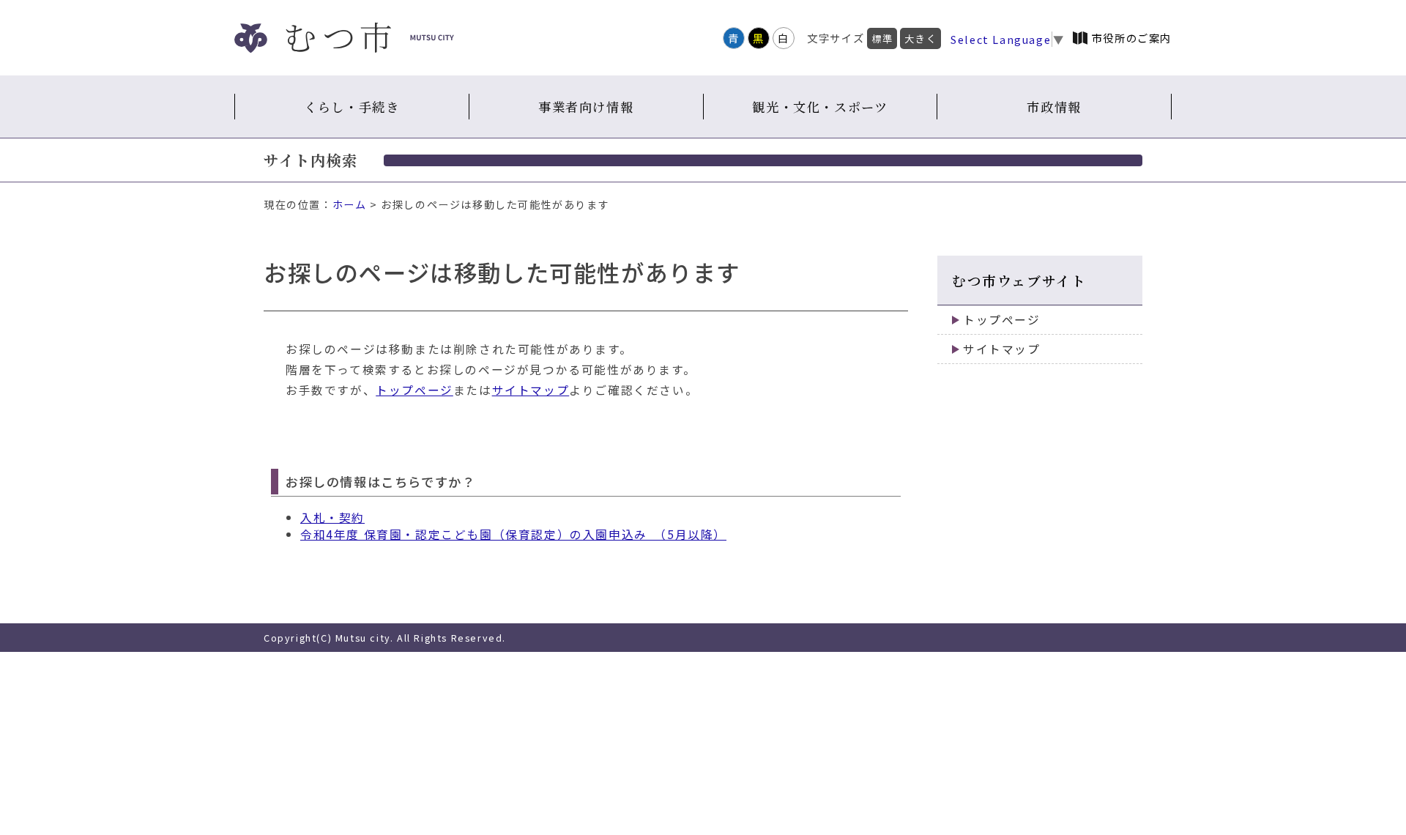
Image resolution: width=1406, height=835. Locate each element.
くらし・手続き (351, 106)
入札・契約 (332, 517)
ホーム (349, 204)
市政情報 (1054, 106)
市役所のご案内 (1132, 37)
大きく (920, 38)
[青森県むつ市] (344, 37)
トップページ (414, 390)
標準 (882, 38)
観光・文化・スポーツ (820, 106)
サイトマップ (531, 390)
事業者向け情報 (585, 106)
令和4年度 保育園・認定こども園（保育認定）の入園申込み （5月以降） (513, 534)
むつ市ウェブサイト (1019, 280)
